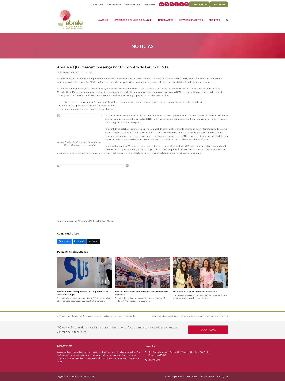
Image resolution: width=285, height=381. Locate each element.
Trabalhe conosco (207, 376)
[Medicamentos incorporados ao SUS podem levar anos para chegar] (84, 272)
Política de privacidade (174, 376)
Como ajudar (222, 376)
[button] (227, 20)
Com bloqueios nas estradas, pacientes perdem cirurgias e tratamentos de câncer (188, 316)
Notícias (89, 72)
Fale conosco (192, 376)
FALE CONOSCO (132, 4)
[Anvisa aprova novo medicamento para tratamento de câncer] (142, 272)
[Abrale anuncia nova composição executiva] (200, 272)
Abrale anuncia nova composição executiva (195, 291)
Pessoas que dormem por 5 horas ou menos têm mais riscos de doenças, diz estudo (96, 316)
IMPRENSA (150, 4)
